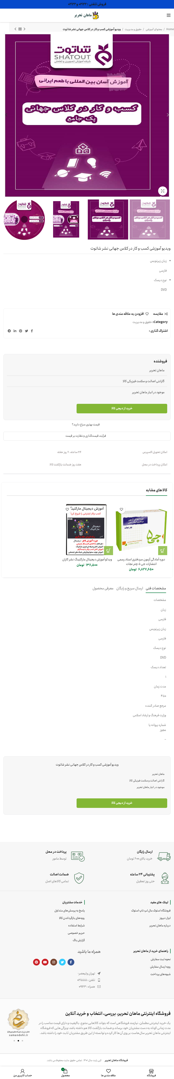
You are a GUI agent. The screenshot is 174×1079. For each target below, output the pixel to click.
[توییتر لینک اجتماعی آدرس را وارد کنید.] (26, 331)
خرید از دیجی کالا (122, 408)
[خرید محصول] (162, 550)
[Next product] (15, 29)
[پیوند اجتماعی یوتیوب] (45, 962)
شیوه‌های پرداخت (160, 974)
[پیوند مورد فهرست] (66, 980)
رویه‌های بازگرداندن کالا (72, 918)
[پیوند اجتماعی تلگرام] (9, 331)
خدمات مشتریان (72, 902)
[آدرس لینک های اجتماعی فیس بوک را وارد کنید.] (31, 331)
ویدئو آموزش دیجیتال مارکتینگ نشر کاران (87, 559)
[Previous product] (24, 29)
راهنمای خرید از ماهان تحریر (150, 951)
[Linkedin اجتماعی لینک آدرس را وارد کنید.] (15, 331)
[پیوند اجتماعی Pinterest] (21, 331)
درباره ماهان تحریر (160, 925)
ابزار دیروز (165, 918)
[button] (8, 1022)
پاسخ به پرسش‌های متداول (69, 910)
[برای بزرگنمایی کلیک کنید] (162, 190)
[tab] (156, 588)
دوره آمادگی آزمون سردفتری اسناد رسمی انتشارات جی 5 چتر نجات (141, 561)
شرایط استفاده (76, 925)
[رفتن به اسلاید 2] (18, 1040)
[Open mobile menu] (168, 15)
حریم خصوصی (76, 933)
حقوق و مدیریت (142, 322)
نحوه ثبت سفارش (161, 959)
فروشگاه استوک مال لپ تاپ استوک (151, 910)
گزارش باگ (79, 940)
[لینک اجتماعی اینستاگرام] (53, 962)
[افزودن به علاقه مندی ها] (122, 509)
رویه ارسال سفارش (160, 966)
